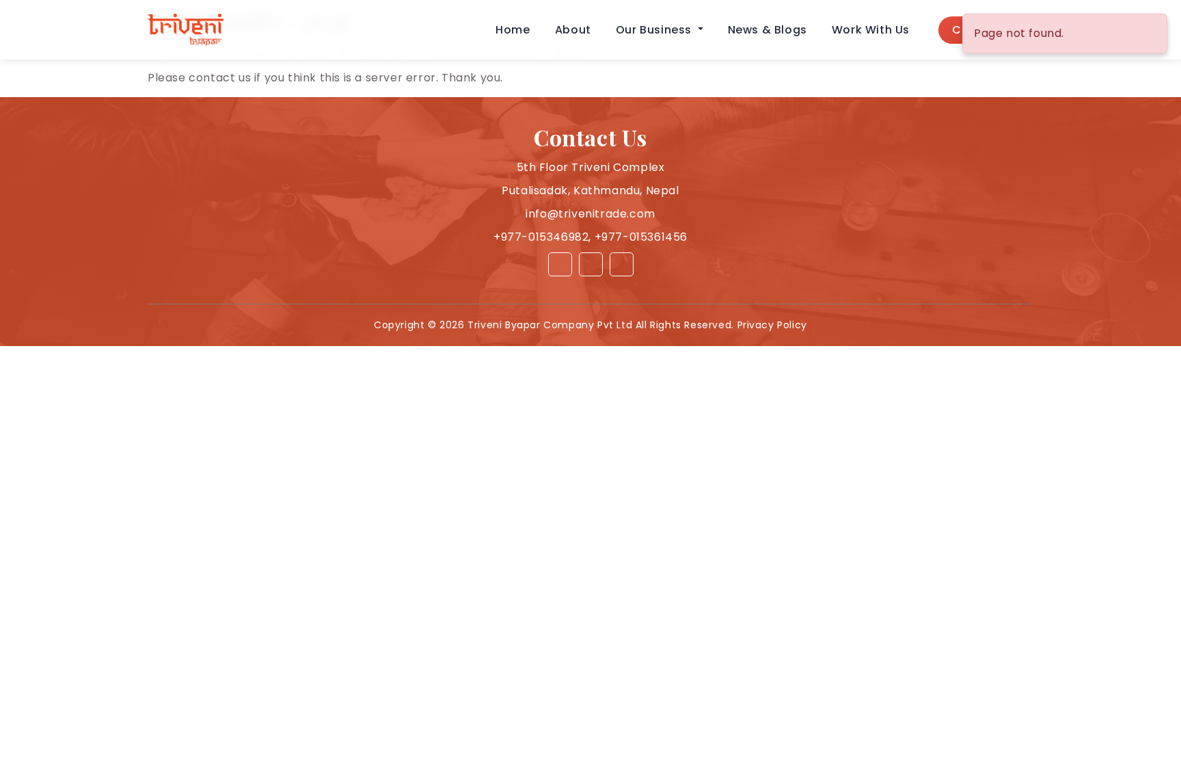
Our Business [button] (655, 30)
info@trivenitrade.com (590, 214)
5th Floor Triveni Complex (591, 167)
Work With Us (871, 30)
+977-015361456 (641, 237)
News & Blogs (767, 30)
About (573, 30)
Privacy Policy (772, 325)
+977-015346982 (540, 237)
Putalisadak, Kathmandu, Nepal (590, 190)
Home (513, 30)
